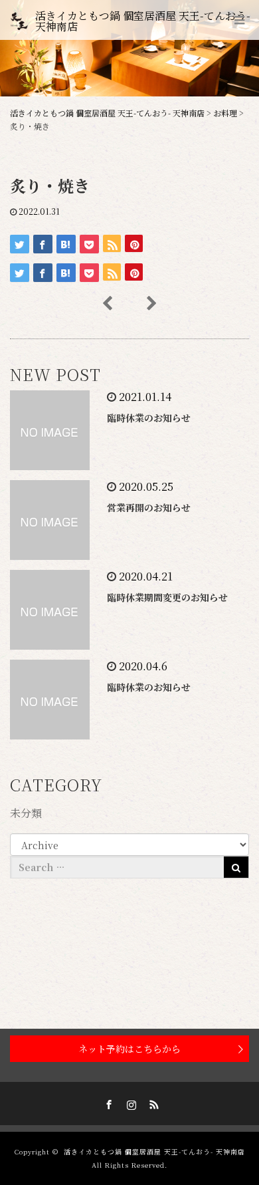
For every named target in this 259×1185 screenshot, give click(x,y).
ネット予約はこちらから (129, 1048)
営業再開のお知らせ (149, 507)
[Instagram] (129, 1103)
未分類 (26, 813)
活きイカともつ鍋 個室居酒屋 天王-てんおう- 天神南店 (142, 21)
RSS (152, 1103)
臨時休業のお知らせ (149, 417)
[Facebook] (107, 1103)
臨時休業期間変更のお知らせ (167, 597)
